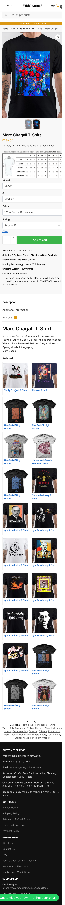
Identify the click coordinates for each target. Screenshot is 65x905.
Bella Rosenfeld (18, 728)
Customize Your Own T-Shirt (32, 23)
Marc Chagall (11, 734)
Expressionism (20, 731)
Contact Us (8, 848)
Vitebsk (46, 737)
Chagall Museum (53, 728)
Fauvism (33, 731)
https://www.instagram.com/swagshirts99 (25, 887)
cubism (7, 731)
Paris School (54, 734)
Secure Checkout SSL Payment (19, 860)
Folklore (43, 731)
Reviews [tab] (9, 317)
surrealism (35, 737)
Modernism (25, 734)
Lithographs (54, 731)
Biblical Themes (35, 728)
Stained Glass (22, 737)
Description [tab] (9, 302)
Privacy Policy (10, 807)
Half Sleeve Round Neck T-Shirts (26, 28)
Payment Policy (10, 830)
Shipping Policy (10, 813)
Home (5, 28)
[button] (58, 6)
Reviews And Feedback (15, 866)
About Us (7, 843)
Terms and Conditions (14, 825)
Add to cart (40, 240)
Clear (5, 231)
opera (43, 734)
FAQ (4, 854)
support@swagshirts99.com (25, 767)
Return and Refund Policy (16, 819)
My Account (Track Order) (16, 872)
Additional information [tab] (15, 309)
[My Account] (53, 6)
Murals (35, 734)
